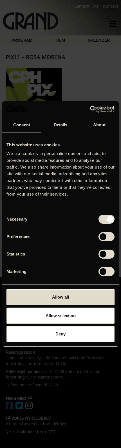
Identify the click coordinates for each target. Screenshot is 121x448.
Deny (60, 333)
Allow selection (61, 315)
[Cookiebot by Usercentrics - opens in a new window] (90, 109)
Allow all (60, 297)
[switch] (106, 236)
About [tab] (99, 124)
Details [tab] (61, 124)
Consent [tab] (21, 124)
